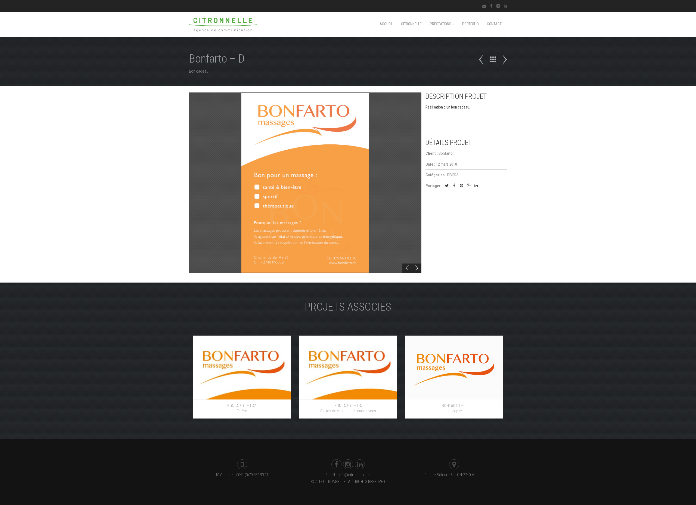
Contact (494, 24)
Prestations (440, 24)
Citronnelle (411, 24)
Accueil (386, 24)
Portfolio (470, 24)
